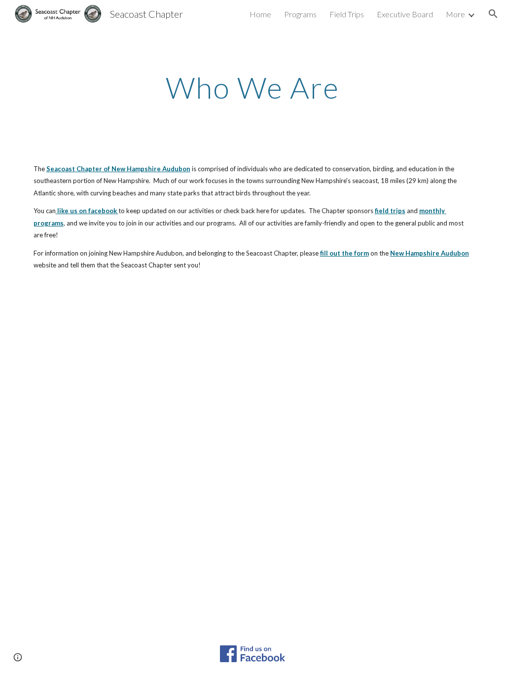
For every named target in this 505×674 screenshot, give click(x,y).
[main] (252, 87)
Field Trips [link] (346, 14)
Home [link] (260, 14)
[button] (493, 14)
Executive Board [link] (405, 14)
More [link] (455, 14)
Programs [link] (300, 14)
